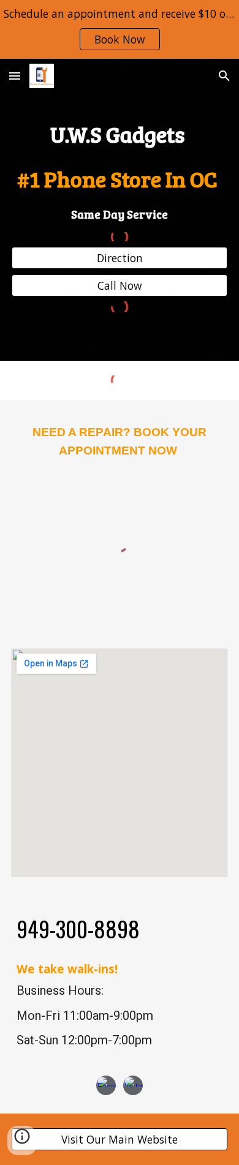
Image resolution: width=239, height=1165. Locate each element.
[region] (119, 29)
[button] (14, 75)
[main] (119, 170)
